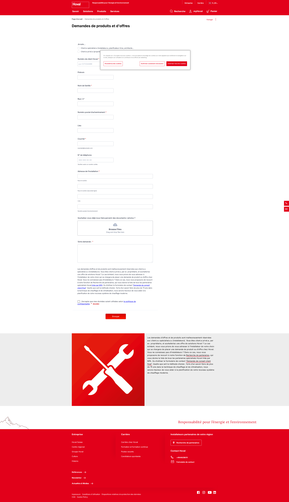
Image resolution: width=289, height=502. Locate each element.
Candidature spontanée (131, 456)
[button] (186, 443)
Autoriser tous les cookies (177, 63)
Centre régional (78, 447)
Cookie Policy (82, 497)
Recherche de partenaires (197, 355)
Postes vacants (127, 451)
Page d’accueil (77, 19)
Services (114, 11)
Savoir (75, 11)
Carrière (200, 3)
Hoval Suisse (77, 442)
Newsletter (77, 478)
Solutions (88, 11)
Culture (75, 456)
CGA (73, 497)
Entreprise (189, 3)
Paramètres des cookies (113, 63)
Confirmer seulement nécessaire (152, 63)
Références (77, 472)
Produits (101, 11)
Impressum (76, 494)
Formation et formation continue (134, 447)
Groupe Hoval (77, 451)
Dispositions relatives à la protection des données (121, 494)
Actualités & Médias (80, 483)
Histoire (75, 461)
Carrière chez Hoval (129, 442)
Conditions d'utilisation (91, 494)
